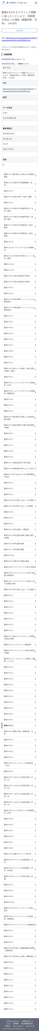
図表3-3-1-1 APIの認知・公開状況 (16, 529)
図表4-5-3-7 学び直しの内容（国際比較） (19, 956)
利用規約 (16, 1023)
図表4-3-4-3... (9, 751)
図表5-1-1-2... (9, 974)
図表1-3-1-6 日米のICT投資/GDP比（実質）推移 (18, 218)
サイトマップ (30, 1026)
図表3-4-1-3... (9, 607)
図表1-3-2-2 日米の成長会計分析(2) (17, 282)
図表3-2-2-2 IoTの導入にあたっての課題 (19, 500)
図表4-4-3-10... (9, 902)
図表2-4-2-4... (9, 333)
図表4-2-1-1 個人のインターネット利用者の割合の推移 (19, 637)
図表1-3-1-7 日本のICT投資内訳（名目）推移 (19, 226)
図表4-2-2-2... (9, 673)
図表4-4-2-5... (9, 830)
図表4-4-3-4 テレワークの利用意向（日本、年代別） (18, 869)
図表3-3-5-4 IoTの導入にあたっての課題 (19, 589)
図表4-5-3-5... (9, 942)
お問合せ (8, 1026)
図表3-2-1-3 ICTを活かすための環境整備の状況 (19, 475)
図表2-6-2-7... (9, 439)
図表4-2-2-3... (9, 679)
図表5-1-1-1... (9, 968)
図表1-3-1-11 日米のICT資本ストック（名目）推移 (19, 257)
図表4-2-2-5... (9, 690)
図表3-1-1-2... (9, 445)
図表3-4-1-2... (9, 595)
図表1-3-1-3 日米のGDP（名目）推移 (18, 197)
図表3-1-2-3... (9, 451)
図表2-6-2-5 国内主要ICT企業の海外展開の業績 (19, 426)
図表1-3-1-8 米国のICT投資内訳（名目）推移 (19, 234)
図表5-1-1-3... (9, 980)
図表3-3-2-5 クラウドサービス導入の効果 (19, 567)
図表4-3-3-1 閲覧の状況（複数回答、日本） (18, 732)
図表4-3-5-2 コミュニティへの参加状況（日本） (18, 764)
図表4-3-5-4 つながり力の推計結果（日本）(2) (18, 787)
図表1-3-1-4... (9, 202)
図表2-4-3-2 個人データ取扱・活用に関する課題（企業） (19, 370)
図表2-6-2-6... (9, 433)
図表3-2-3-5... (9, 523)
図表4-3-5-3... (9, 771)
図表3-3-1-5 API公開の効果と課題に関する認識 (19, 536)
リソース (19, 30)
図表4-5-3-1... (9, 936)
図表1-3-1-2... (9, 191)
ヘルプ (8, 1023)
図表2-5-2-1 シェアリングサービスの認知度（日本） (19, 384)
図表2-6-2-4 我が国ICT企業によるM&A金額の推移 (19, 418)
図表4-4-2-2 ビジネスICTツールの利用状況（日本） (19, 812)
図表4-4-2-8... (9, 848)
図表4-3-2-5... (9, 725)
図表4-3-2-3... (9, 714)
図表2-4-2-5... (9, 339)
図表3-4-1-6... (9, 630)
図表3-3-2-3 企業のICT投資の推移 (16, 561)
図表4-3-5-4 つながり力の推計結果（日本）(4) (18, 803)
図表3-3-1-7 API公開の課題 (14, 549)
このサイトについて (12, 1021)
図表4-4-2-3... (9, 819)
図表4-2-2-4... (9, 684)
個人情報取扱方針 (27, 1023)
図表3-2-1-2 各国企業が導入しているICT (19, 468)
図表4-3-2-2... (9, 708)
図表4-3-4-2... (9, 745)
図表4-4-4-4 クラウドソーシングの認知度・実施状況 (18, 917)
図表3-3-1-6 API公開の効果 (14, 543)
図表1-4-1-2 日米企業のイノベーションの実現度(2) (19, 309)
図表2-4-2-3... (9, 327)
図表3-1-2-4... (9, 457)
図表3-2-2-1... (9, 488)
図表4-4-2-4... (9, 824)
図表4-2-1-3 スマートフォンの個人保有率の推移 (19, 652)
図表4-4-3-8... (9, 890)
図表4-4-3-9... (9, 896)
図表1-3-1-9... (9, 242)
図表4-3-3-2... (9, 740)
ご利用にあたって (27, 1021)
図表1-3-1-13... (9, 270)
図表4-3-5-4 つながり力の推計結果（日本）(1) (18, 778)
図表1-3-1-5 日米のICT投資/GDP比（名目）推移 (18, 210)
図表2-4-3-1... (9, 357)
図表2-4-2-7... (9, 345)
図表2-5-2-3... (9, 399)
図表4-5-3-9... (9, 962)
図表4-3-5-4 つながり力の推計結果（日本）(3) (18, 795)
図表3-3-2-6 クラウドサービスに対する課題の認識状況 (19, 574)
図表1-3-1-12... (9, 264)
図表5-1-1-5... (9, 1003)
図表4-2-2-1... (9, 667)
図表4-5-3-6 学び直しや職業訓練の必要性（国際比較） (19, 949)
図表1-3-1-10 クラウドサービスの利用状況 (19, 249)
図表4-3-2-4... (9, 720)
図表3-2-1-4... (9, 483)
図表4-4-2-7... (9, 842)
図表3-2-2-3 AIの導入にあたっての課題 (18, 506)
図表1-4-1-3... (9, 316)
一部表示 (20, 64)
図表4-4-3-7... (9, 885)
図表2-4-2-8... (9, 351)
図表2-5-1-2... (9, 377)
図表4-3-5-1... (9, 757)
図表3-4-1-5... (9, 624)
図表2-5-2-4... (9, 405)
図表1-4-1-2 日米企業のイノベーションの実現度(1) (19, 300)
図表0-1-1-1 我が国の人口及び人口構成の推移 (19, 175)
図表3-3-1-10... (9, 555)
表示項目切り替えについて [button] (12, 59)
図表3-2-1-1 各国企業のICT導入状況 (17, 463)
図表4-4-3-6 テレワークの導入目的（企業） (18, 877)
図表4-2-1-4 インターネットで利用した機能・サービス (19, 660)
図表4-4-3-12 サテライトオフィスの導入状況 (19, 909)
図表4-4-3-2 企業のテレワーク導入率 (17, 854)
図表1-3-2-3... (9, 287)
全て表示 (26, 64)
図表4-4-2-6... (9, 836)
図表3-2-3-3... (9, 518)
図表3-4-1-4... (9, 619)
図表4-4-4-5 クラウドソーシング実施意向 (19, 925)
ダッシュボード (18, 1026)
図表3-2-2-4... (9, 512)
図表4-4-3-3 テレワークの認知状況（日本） (18, 861)
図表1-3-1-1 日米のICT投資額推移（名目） (18, 184)
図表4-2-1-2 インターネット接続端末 (17, 644)
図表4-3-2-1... (9, 702)
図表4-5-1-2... (9, 930)
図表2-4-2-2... (9, 322)
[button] (36, 2)
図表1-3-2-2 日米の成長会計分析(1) (17, 276)
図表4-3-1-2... (9, 696)
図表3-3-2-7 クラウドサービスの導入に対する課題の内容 (19, 582)
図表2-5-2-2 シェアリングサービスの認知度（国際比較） (19, 392)
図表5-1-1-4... (9, 991)
